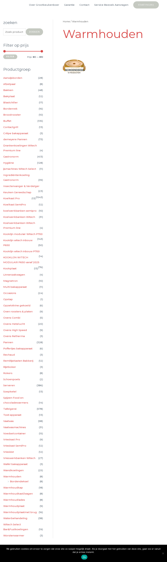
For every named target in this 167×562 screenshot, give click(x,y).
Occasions (9, 293)
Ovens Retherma (14, 336)
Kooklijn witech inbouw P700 (21, 251)
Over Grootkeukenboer (44, 4)
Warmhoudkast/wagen (18, 493)
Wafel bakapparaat (15, 464)
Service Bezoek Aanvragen (111, 4)
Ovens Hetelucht (14, 323)
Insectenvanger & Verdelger (21, 186)
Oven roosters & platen (18, 311)
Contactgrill (10, 127)
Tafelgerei (9, 408)
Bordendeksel (19, 481)
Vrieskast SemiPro (14, 445)
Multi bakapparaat (15, 286)
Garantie (69, 4)
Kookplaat (9, 268)
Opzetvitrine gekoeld (16, 305)
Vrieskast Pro (11, 439)
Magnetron (10, 280)
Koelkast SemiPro (14, 204)
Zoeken (34, 31)
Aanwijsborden (12, 77)
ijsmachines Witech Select (19, 168)
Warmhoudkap (13, 487)
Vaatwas (8, 421)
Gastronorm (11, 156)
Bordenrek (10, 108)
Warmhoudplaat (13, 506)
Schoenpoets (11, 379)
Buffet (7, 120)
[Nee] (163, 553)
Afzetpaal (9, 84)
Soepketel (9, 391)
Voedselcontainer (14, 433)
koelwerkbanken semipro (20, 210)
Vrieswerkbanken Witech (19, 458)
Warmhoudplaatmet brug (20, 512)
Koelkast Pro (11, 198)
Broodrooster (12, 114)
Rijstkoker (9, 366)
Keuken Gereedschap (17, 192)
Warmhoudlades (14, 499)
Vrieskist (8, 451)
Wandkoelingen (13, 470)
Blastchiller (10, 102)
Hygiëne (8, 162)
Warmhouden (12, 476)
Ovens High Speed (15, 330)
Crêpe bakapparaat (15, 133)
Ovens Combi (11, 317)
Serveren (9, 385)
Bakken (8, 90)
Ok (84, 557)
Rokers (7, 373)
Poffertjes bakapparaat (17, 348)
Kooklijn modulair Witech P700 (23, 234)
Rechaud (9, 354)
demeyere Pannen (15, 139)
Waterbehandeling (15, 518)
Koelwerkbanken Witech (19, 216)
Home (66, 21)
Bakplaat (9, 96)
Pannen (8, 342)
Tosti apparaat (12, 414)
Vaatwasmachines (14, 427)
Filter (10, 56)
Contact (84, 4)
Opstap (8, 299)
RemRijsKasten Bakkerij (18, 360)
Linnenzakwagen (14, 274)
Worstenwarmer (13, 535)
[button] (146, 4)
